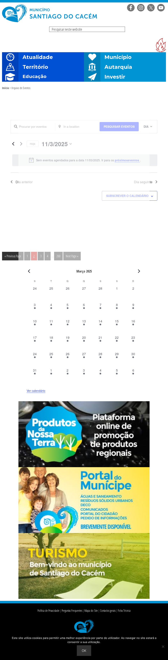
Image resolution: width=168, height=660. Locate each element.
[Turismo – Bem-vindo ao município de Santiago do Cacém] (84, 597)
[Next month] (139, 271)
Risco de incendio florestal (161, 45)
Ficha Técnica (124, 611)
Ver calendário (36, 391)
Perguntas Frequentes (72, 611)
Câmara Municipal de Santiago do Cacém (50, 13)
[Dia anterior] (13, 143)
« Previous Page (13, 257)
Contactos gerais (108, 611)
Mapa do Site (91, 611)
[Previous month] (29, 271)
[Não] (163, 646)
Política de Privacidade (48, 611)
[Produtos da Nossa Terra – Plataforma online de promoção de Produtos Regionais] (84, 466)
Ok (84, 651)
